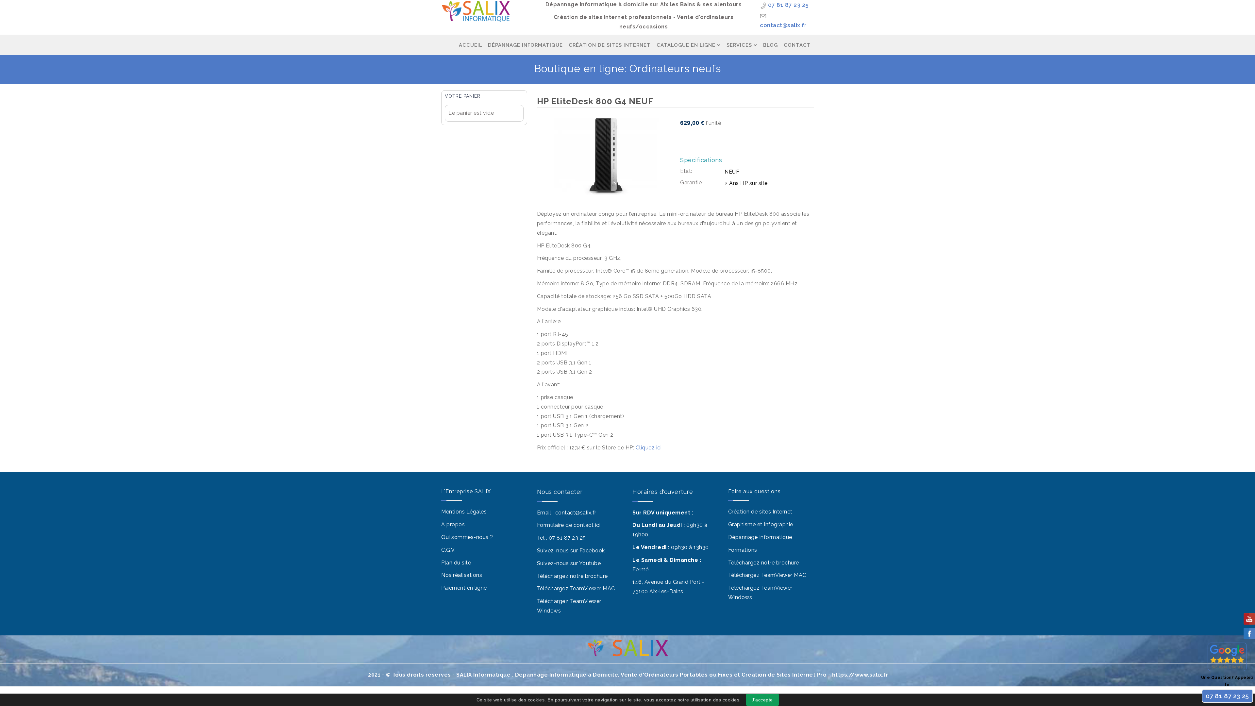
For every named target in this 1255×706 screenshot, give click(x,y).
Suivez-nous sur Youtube (569, 563)
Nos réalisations (461, 575)
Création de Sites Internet (610, 45)
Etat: (686, 171)
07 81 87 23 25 (788, 5)
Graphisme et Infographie (760, 524)
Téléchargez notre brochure (572, 576)
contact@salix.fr (783, 25)
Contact (797, 45)
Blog (770, 45)
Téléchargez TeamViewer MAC (576, 588)
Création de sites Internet (760, 512)
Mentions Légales (464, 512)
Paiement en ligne (464, 588)
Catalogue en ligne (686, 45)
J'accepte (762, 699)
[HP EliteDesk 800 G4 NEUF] (606, 156)
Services (739, 45)
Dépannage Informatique (525, 45)
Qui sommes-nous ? (467, 537)
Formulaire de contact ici (569, 525)
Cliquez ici (647, 448)
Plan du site (456, 563)
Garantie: (691, 182)
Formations (742, 550)
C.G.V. (448, 550)
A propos (453, 524)
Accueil (470, 45)
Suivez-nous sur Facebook (571, 550)
